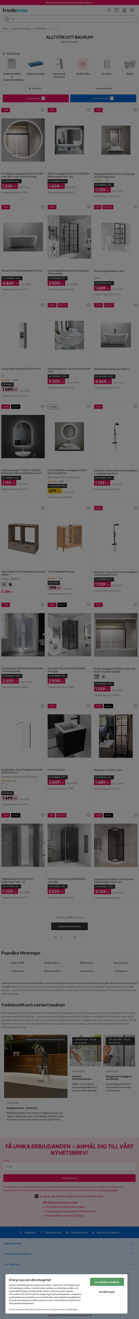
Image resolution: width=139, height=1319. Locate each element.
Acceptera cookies (107, 1281)
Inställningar (107, 1291)
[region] (66, 1294)
